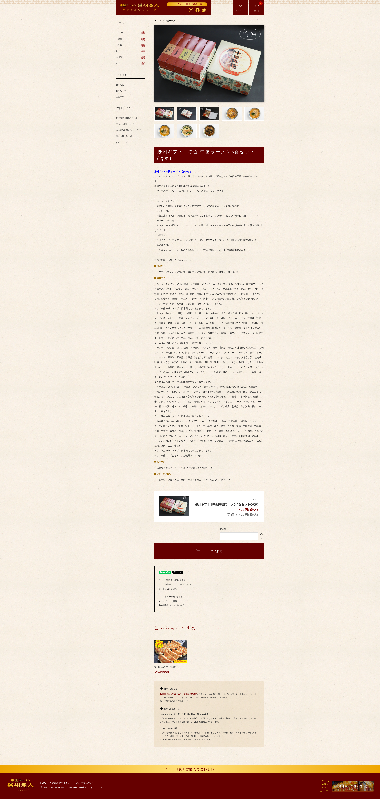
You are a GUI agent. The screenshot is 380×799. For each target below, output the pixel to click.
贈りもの (120, 84)
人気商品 (120, 97)
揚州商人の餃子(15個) (166, 667)
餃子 (118, 51)
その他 (119, 63)
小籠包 (119, 39)
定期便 (119, 57)
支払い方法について (125, 124)
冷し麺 (119, 45)
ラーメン (120, 33)
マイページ (240, 11)
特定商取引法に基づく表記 (171, 605)
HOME (157, 21)
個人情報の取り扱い (125, 136)
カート (258, 7)
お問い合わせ (122, 142)
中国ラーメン (171, 21)
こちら (171, 701)
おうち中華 (121, 91)
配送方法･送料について (127, 118)
